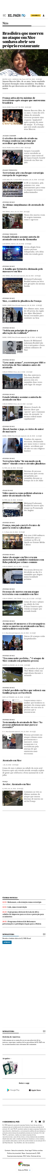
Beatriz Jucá (6, 79)
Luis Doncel (6, 244)
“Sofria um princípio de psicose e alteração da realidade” (20, 332)
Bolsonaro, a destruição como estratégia (24, 902)
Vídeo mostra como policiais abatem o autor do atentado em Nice (22, 494)
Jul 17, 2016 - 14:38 (34, 337)
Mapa (23, 1153)
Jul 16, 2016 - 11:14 (25, 404)
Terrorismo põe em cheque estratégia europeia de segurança (23, 174)
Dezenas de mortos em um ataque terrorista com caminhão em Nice (20, 593)
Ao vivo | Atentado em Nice (16, 784)
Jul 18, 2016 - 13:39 (34, 305)
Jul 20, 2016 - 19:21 (22, 212)
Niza (5, 23)
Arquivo (6, 1058)
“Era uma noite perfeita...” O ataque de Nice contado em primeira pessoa (23, 660)
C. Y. (3, 532)
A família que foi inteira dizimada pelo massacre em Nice (22, 270)
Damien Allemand (8, 665)
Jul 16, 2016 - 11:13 (34, 436)
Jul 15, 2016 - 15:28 (15, 500)
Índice (28, 1156)
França (5, 781)
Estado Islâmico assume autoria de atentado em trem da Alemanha (21, 238)
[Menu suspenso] (4, 15)
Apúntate (7, 942)
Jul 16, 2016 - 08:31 (15, 468)
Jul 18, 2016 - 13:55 (33, 276)
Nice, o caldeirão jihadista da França (21, 301)
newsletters (8, 934)
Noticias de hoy (36, 1156)
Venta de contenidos (17, 1150)
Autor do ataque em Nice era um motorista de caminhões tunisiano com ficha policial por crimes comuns (23, 559)
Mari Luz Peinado (8, 697)
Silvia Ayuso (6, 107)
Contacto (8, 1150)
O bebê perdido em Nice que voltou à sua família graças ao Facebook (23, 692)
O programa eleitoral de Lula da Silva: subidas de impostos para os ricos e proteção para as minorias (23, 914)
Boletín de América (11, 1037)
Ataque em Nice (7, 490)
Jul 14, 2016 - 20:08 (15, 788)
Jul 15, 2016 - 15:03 (21, 566)
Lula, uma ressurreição (17, 907)
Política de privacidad (14, 1153)
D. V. (3, 633)
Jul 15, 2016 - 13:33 (22, 665)
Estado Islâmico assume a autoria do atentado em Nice (21, 398)
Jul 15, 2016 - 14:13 (28, 633)
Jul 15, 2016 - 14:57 (33, 598)
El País (4, 468)
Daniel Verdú (6, 305)
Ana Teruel (6, 212)
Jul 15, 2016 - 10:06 (10, 765)
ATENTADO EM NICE (8, 202)
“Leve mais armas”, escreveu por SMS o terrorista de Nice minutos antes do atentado (23, 365)
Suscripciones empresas (14, 1156)
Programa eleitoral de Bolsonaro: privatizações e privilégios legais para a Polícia (21, 922)
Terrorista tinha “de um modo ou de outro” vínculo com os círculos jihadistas (24, 462)
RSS (24, 1156)
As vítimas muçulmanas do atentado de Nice (23, 206)
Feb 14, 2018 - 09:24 (23, 147)
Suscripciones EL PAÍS (33, 1153)
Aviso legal (28, 1150)
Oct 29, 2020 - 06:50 (23, 107)
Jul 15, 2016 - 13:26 (22, 697)
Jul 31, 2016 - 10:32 (36, 180)
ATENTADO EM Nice (8, 328)
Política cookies (37, 1150)
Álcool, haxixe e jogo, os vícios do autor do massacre (23, 430)
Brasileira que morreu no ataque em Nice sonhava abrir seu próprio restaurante (22, 39)
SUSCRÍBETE (36, 15)
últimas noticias (9, 898)
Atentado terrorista (9, 234)
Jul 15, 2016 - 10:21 (28, 731)
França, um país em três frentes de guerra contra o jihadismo (21, 526)
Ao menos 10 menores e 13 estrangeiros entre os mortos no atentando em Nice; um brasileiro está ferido (23, 626)
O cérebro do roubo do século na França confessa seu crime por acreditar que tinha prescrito (19, 141)
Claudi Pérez (17, 180)
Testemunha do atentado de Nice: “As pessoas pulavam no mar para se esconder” (22, 725)
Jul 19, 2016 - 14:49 (23, 244)
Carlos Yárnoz (7, 372)
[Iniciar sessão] (44, 15)
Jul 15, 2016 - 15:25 (17, 532)
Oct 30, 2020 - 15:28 (34, 79)
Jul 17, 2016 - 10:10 (25, 372)
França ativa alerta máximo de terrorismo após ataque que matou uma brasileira (23, 100)
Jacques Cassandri (9, 136)
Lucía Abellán (7, 180)
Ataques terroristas (9, 170)
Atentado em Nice (8, 266)
